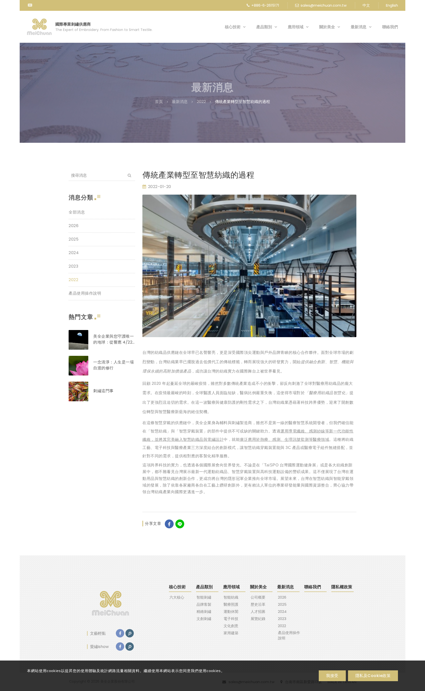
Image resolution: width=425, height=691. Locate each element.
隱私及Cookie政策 (373, 675)
